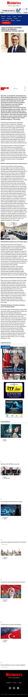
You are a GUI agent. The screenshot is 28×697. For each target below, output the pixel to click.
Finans (9, 16)
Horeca (15, 18)
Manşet (5, 440)
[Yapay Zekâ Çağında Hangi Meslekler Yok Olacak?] (14, 510)
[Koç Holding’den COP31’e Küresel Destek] (14, 471)
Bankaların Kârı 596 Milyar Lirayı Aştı (10, 464)
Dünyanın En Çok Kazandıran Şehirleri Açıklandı (13, 582)
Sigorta (20, 16)
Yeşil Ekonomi (6, 478)
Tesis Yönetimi (5, 20)
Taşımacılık (9, 18)
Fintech (14, 16)
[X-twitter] (14, 688)
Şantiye (13, 20)
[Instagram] (10, 688)
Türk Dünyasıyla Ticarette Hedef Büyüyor (11, 624)
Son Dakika (3, 88)
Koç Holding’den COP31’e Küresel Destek (11, 501)
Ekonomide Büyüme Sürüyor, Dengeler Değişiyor (13, 665)
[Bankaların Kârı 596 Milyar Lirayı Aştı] (14, 431)
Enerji (3, 18)
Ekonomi (3, 16)
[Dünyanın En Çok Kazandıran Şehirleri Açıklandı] (14, 550)
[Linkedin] (18, 688)
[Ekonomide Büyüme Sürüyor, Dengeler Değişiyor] (14, 633)
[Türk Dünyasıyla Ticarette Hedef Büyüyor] (14, 591)
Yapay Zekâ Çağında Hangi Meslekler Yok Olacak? (13, 542)
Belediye (18, 20)
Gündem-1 (5, 517)
